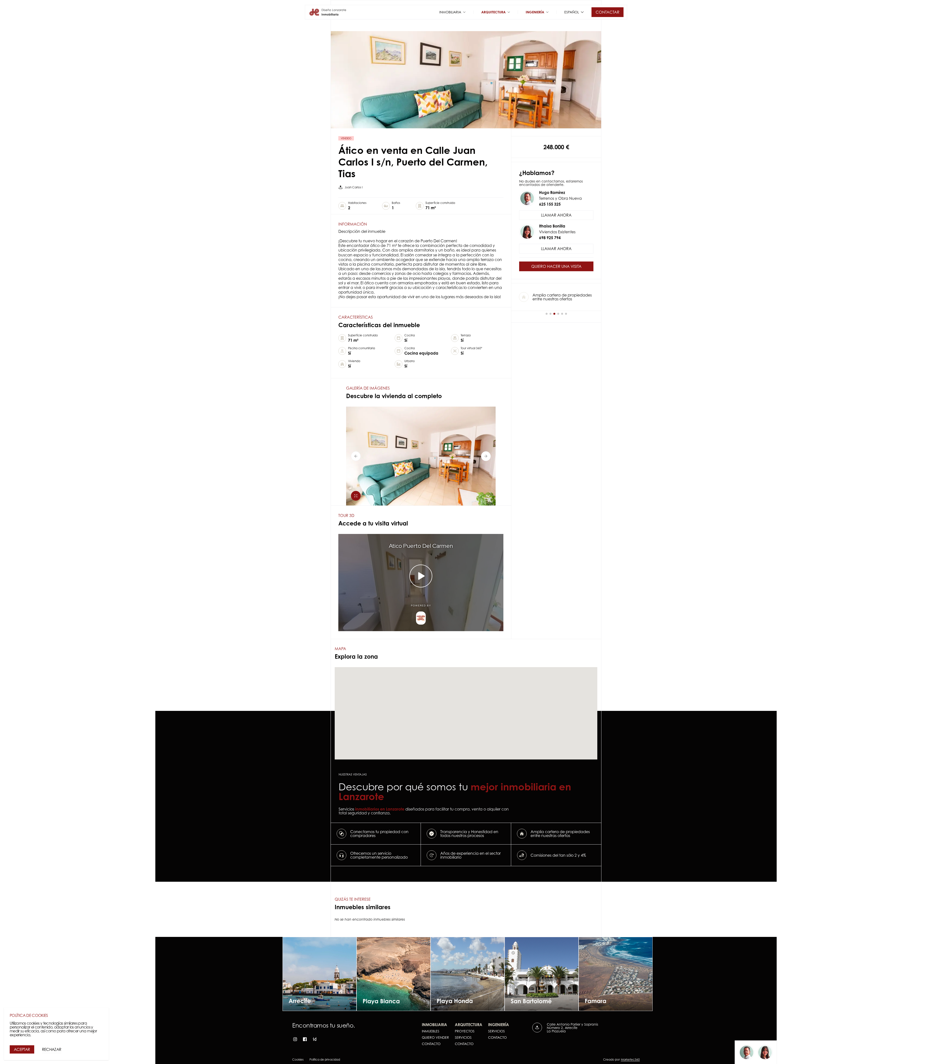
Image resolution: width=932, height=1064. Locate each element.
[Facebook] (305, 1039)
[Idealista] (314, 1039)
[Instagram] (295, 1039)
